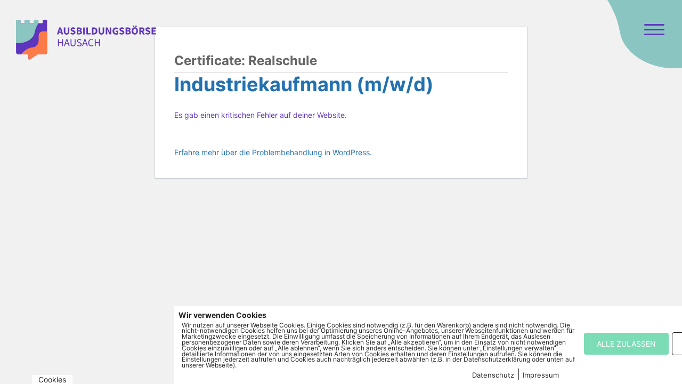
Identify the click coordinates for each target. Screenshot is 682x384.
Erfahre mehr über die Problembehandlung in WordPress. (273, 152)
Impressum (541, 375)
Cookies (52, 379)
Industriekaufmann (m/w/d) (304, 84)
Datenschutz (493, 375)
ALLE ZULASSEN (626, 343)
